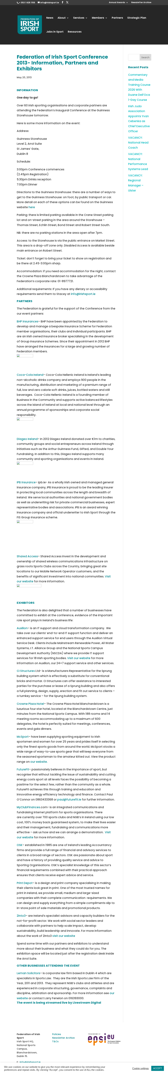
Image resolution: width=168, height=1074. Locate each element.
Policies (56, 1034)
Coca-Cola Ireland (30, 375)
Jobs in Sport (54, 32)
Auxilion (22, 628)
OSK (19, 845)
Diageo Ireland (27, 439)
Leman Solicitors (28, 973)
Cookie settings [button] (140, 1068)
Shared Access (27, 556)
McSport (23, 737)
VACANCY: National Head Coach (138, 143)
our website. (39, 762)
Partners (117, 18)
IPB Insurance (26, 482)
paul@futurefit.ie (69, 799)
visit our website (63, 936)
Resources (75, 32)
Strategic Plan (136, 18)
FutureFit (23, 769)
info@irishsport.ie (83, 294)
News (49, 18)
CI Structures (26, 671)
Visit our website (78, 658)
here (32, 207)
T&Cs (55, 1041)
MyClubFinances (28, 807)
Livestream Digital (87, 1003)
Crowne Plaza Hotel (30, 704)
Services (78, 18)
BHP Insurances (27, 321)
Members (98, 18)
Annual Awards (117, 2)
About (62, 18)
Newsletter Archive (141, 2)
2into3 (21, 916)
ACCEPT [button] (157, 1068)
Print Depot (24, 883)
